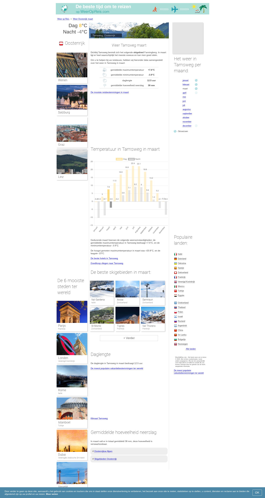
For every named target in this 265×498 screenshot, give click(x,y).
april (184, 93)
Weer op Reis (63, 19)
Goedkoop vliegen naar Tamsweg (107, 263)
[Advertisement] (129, 117)
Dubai (62, 454)
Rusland (181, 321)
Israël (180, 316)
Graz (61, 144)
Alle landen (191, 349)
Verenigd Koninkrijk (66, 361)
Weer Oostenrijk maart (83, 19)
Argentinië (182, 325)
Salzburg (64, 112)
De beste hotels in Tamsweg (104, 258)
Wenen (62, 80)
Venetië (63, 487)
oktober (186, 117)
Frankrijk (61, 329)
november (187, 121)
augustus (187, 109)
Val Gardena (98, 299)
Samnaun (147, 299)
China (180, 330)
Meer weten (52, 494)
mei (184, 97)
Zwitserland (183, 272)
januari (185, 80)
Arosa (120, 299)
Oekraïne (182, 263)
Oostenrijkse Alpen (103, 451)
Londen (63, 358)
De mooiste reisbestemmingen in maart (110, 92)
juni (184, 101)
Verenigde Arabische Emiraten (71, 458)
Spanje (181, 268)
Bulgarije (182, 339)
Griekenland (183, 303)
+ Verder (129, 338)
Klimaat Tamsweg (99, 418)
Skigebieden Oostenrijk (105, 459)
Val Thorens (149, 325)
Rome (62, 390)
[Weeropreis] (132, 14)
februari (186, 84)
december (187, 126)
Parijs (62, 325)
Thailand (181, 307)
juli (184, 105)
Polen (180, 312)
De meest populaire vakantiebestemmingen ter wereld (117, 368)
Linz (61, 177)
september (187, 113)
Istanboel (64, 422)
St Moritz (96, 325)
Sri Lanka (182, 335)
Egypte (181, 295)
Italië (60, 393)
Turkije (61, 425)
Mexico (181, 286)
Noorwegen (183, 344)
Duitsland (182, 259)
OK (257, 492)
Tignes (120, 325)
